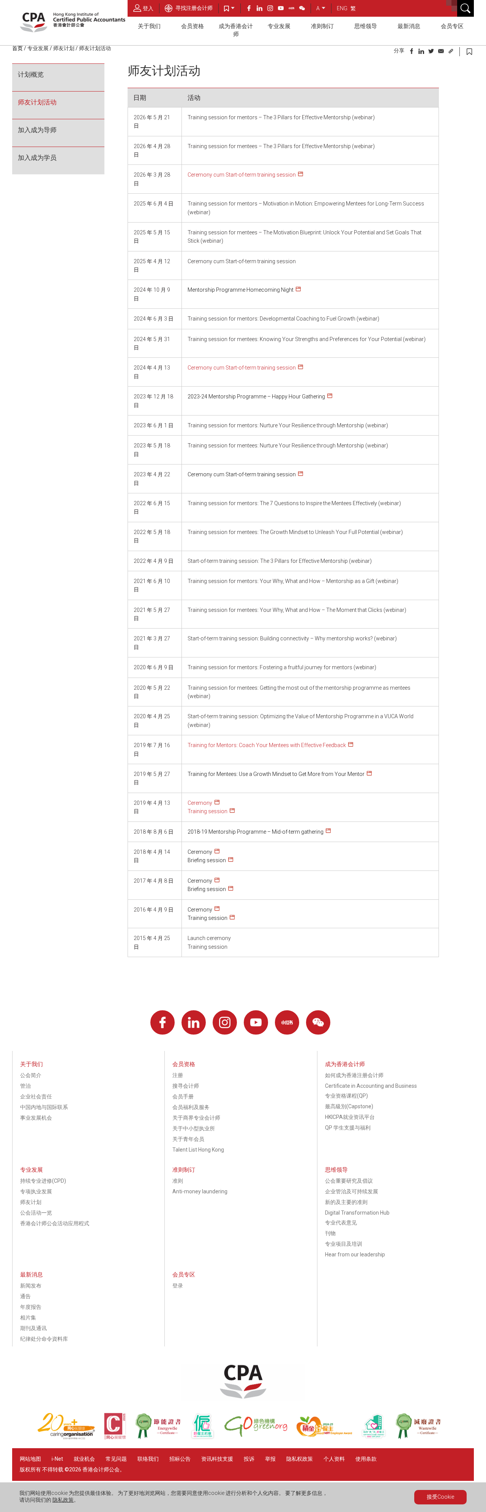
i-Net (57, 1459)
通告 (25, 1296)
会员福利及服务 (191, 1107)
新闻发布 (30, 1286)
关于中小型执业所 (193, 1128)
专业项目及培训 (343, 1244)
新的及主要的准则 (346, 1202)
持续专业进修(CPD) (43, 1181)
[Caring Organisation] (70, 1438)
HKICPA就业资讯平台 (350, 1117)
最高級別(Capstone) (349, 1106)
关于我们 (149, 26)
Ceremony (200, 803)
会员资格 (192, 26)
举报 (270, 1459)
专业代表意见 (341, 1223)
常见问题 (116, 1459)
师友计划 (63, 48)
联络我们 (148, 1459)
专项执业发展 (36, 1191)
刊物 (330, 1233)
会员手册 (183, 1096)
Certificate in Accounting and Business (371, 1086)
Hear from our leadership (355, 1254)
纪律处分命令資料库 (44, 1339)
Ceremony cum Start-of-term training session (242, 175)
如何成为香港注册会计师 (354, 1075)
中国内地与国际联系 (44, 1107)
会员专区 (452, 26)
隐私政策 (63, 1500)
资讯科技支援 (217, 1459)
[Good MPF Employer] (328, 1438)
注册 (177, 1075)
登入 (148, 8)
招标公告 (180, 1459)
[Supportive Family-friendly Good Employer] (378, 1438)
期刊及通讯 (33, 1328)
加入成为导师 (37, 130)
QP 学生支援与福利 (348, 1128)
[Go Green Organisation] (260, 1438)
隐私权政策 (299, 1459)
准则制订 (322, 26)
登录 (177, 1286)
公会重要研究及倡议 (349, 1181)
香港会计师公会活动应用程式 (54, 1223)
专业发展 (279, 26)
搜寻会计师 (185, 1086)
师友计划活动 (37, 102)
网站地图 (30, 1459)
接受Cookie (440, 1497)
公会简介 (30, 1075)
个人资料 (334, 1459)
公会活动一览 (36, 1213)
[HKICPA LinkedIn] (262, 9)
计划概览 (31, 74)
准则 (177, 1181)
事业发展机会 (36, 1118)
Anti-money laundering (199, 1191)
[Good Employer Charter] (207, 1438)
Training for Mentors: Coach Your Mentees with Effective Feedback (267, 745)
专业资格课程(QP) (346, 1096)
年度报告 (30, 1307)
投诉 (249, 1459)
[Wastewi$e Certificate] (422, 1438)
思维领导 (365, 26)
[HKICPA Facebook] (251, 9)
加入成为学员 (37, 157)
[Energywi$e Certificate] (162, 1438)
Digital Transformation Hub (357, 1213)
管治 (25, 1086)
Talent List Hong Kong (198, 1150)
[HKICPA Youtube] (283, 9)
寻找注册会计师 (193, 8)
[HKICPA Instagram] (272, 9)
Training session (207, 811)
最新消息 (409, 26)
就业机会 (85, 1459)
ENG (342, 8)
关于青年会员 (188, 1139)
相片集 (28, 1318)
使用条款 (366, 1459)
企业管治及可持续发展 (351, 1191)
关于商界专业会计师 (196, 1118)
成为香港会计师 (236, 30)
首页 (17, 48)
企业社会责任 (36, 1096)
